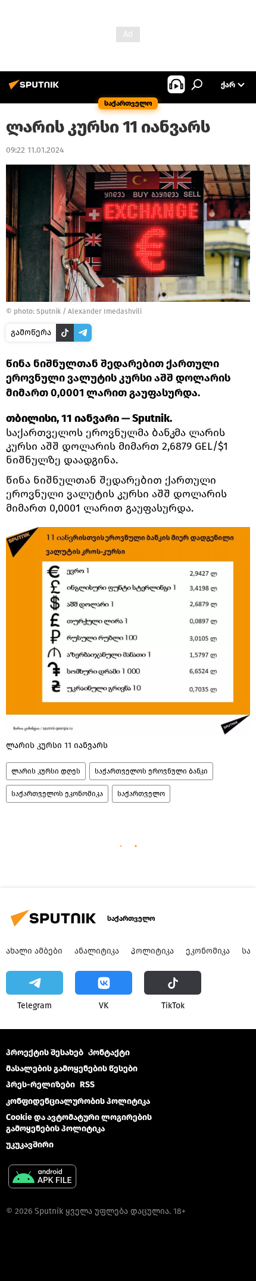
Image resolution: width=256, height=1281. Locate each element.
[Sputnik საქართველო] (35, 89)
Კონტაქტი (109, 1052)
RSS (87, 1085)
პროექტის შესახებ (44, 1052)
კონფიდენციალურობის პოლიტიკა (78, 1101)
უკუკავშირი (30, 1145)
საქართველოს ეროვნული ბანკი (151, 771)
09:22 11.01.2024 (35, 150)
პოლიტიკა (152, 951)
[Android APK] (42, 1178)
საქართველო (141, 794)
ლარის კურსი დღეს (45, 771)
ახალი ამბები (34, 951)
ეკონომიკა (208, 951)
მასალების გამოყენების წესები (72, 1069)
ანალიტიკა (96, 951)
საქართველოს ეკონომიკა (57, 794)
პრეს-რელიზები (40, 1085)
